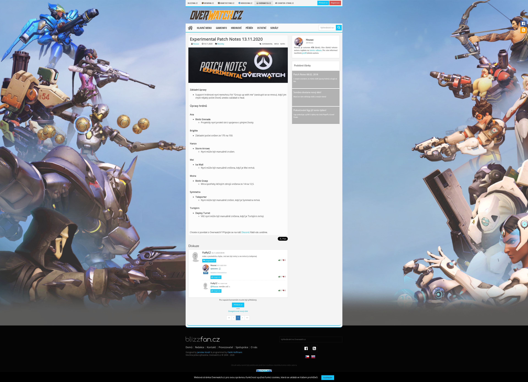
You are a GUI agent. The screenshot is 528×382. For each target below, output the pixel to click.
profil (304, 53)
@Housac (214, 287)
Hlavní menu (204, 28)
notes (282, 44)
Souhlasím (327, 377)
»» (247, 318)
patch (276, 44)
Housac (196, 44)
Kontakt (211, 347)
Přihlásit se (323, 3)
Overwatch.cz (264, 3)
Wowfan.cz (209, 3)
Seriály (274, 28)
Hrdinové (236, 28)
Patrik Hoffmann (235, 352)
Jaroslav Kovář (203, 352)
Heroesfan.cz (246, 3)
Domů (189, 347)
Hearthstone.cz (227, 3)
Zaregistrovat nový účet (238, 311)
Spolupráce (242, 347)
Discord (245, 232)
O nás (254, 347)
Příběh (249, 28)
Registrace (335, 3)
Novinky (220, 44)
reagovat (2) (210, 261)
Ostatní (261, 28)
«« (229, 318)
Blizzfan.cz (193, 3)
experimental (267, 44)
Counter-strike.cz (285, 3)
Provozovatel (226, 347)
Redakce (199, 347)
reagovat (216, 277)
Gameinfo (221, 28)
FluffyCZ (206, 253)
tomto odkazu (315, 50)
